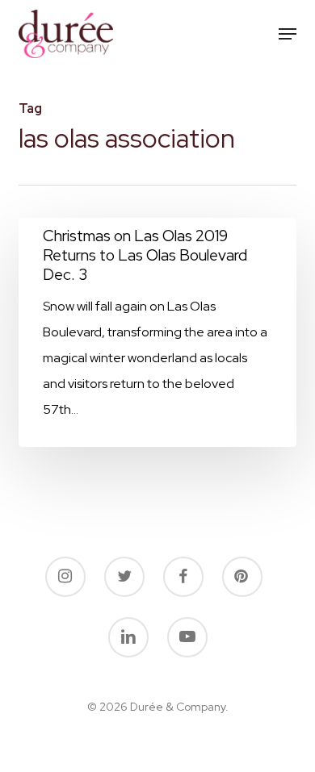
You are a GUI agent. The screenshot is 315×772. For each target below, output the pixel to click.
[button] (287, 34)
